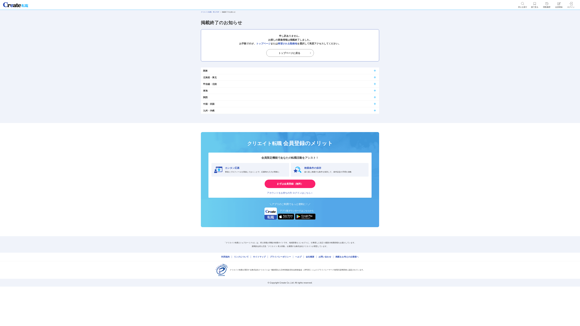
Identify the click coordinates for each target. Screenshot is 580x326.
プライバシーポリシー (280, 257)
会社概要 (310, 257)
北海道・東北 (210, 77)
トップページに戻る (289, 53)
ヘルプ (298, 257)
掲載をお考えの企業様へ (347, 257)
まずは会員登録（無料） (290, 183)
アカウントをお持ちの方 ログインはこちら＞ (290, 193)
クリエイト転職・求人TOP (210, 12)
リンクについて (241, 257)
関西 (205, 97)
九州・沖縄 (208, 110)
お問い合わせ (325, 257)
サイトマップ (259, 257)
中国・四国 (208, 104)
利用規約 (225, 257)
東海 (205, 90)
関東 (205, 70)
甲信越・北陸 (210, 84)
